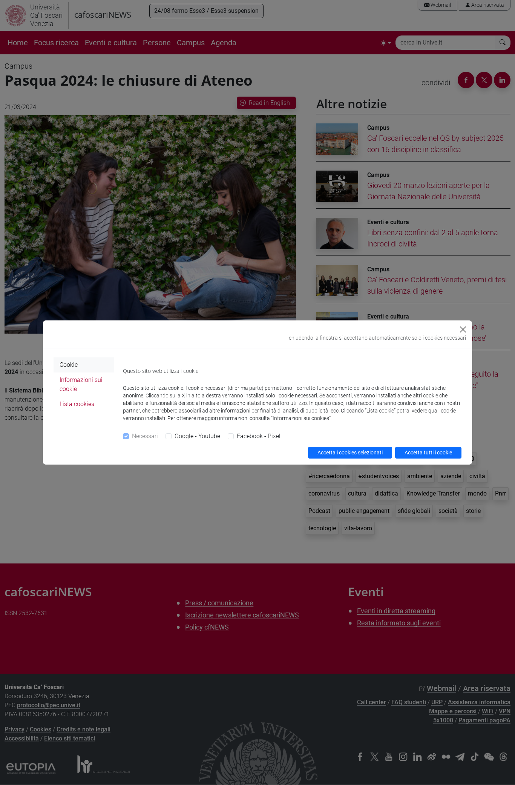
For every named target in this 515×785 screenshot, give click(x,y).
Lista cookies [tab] (77, 404)
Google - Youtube (197, 436)
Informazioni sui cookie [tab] (81, 384)
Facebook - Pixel (258, 436)
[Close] (463, 329)
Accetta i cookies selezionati (350, 452)
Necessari (145, 436)
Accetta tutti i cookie (428, 452)
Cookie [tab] (69, 364)
